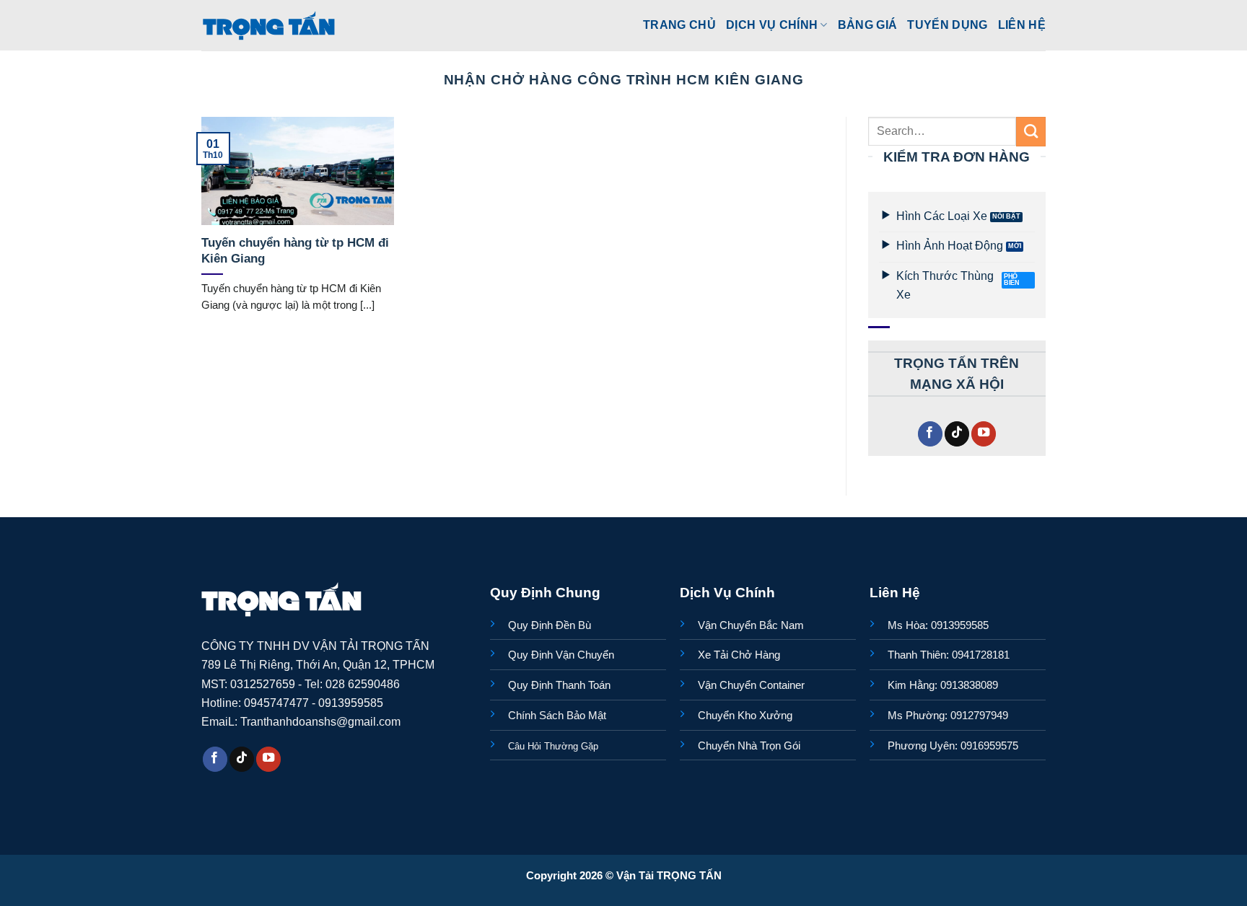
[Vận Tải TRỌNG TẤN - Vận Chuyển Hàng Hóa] (269, 25)
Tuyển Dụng (947, 24)
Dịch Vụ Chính (772, 24)
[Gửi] (1031, 131)
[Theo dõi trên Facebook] (930, 434)
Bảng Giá (868, 24)
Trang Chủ (679, 24)
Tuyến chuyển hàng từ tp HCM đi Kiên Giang (295, 250)
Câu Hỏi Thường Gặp (553, 746)
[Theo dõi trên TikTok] (957, 434)
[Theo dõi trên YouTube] (983, 434)
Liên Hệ (1022, 24)
